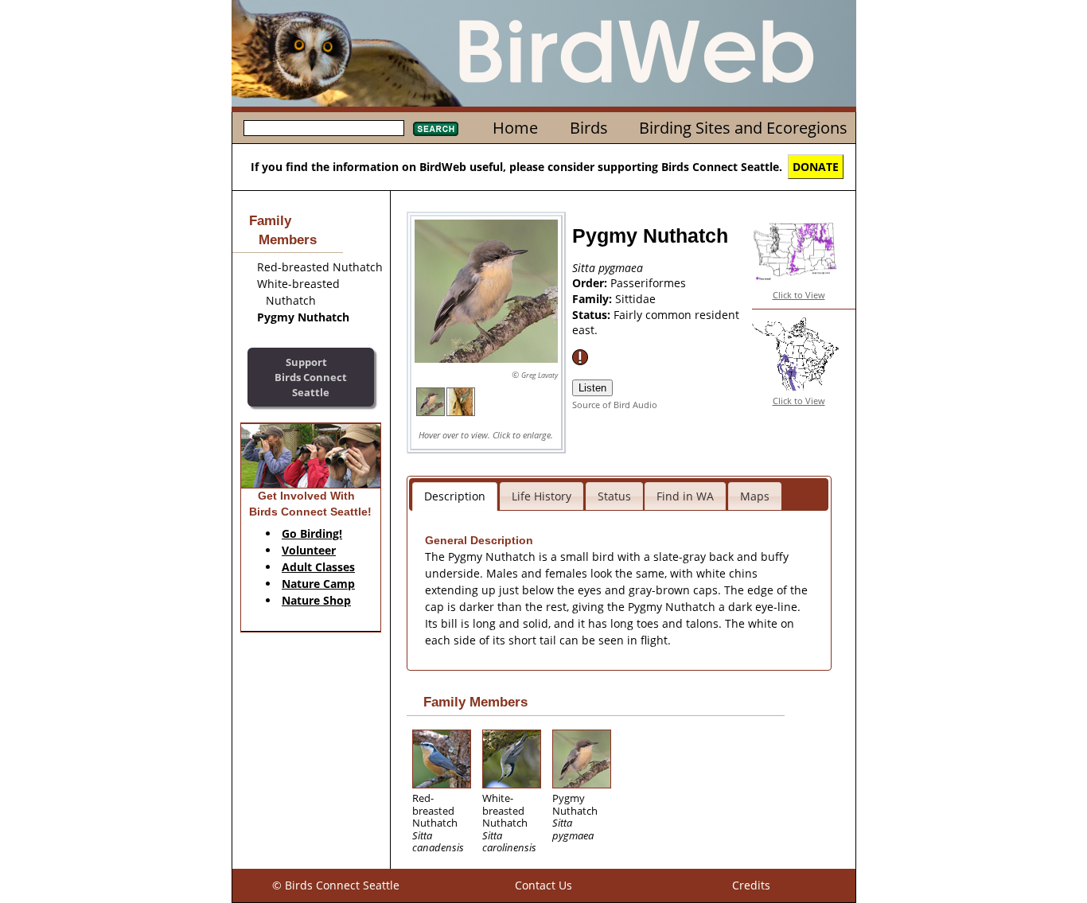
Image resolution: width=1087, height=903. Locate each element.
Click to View (799, 295)
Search (435, 129)
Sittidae (635, 298)
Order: (591, 282)
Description (454, 496)
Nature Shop (316, 600)
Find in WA (685, 496)
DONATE (816, 166)
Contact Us (543, 885)
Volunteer (309, 550)
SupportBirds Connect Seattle (311, 377)
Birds (589, 127)
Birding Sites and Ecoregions (743, 127)
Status (614, 496)
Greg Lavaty (539, 375)
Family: (593, 298)
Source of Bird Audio (614, 405)
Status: (593, 314)
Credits (751, 885)
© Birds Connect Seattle (335, 885)
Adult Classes (318, 566)
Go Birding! (312, 533)
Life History (541, 496)
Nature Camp (318, 583)
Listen (592, 388)
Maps (754, 496)
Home (515, 127)
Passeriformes (648, 282)
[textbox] (324, 128)
